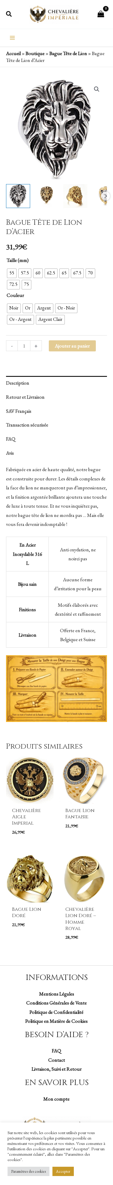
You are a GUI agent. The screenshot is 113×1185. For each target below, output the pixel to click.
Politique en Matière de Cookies (56, 1021)
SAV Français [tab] (18, 411)
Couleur (15, 295)
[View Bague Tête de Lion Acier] (18, 196)
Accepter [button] (63, 1171)
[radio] (11, 273)
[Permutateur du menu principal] (12, 37)
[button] (9, 14)
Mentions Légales (56, 993)
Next (105, 196)
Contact (56, 1060)
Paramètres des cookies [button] (28, 1171)
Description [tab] (17, 383)
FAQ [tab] (10, 439)
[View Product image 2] (47, 196)
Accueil (13, 53)
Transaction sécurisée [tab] (27, 424)
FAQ (56, 1050)
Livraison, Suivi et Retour (57, 1069)
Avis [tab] (10, 453)
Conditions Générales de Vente (56, 1002)
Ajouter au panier (72, 345)
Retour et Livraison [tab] (25, 397)
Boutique (35, 53)
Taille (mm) (18, 260)
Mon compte (56, 1099)
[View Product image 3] (75, 196)
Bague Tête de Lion (68, 53)
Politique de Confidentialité (56, 1012)
